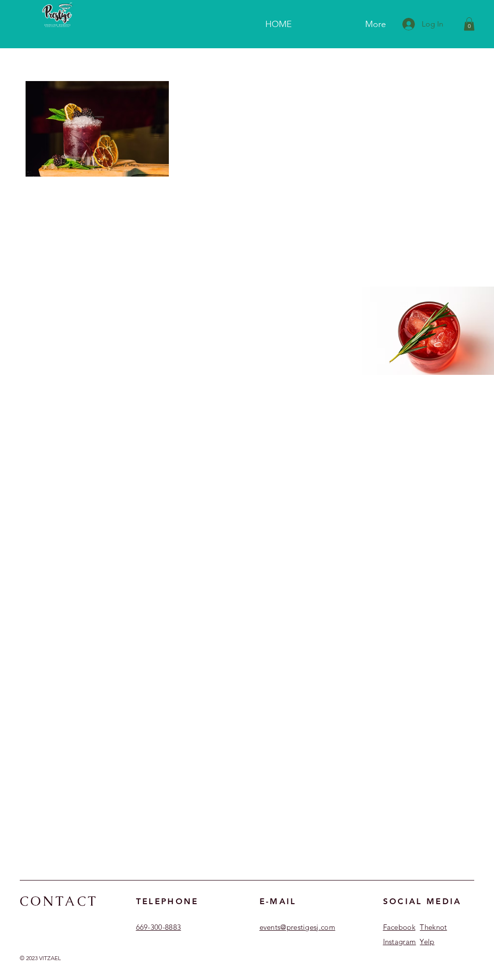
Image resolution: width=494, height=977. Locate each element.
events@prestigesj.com (297, 927)
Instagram (399, 941)
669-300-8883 (158, 927)
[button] (469, 23)
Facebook (399, 927)
